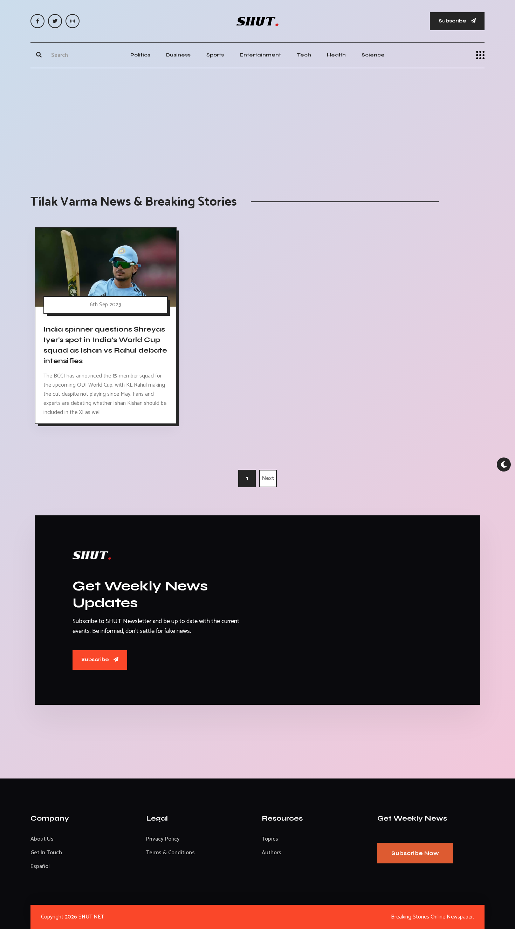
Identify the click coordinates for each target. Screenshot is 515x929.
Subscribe (453, 21)
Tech (304, 55)
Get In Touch (46, 852)
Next (268, 478)
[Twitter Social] (55, 21)
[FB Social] (37, 21)
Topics (270, 839)
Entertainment (260, 55)
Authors (271, 852)
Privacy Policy (163, 839)
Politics (140, 55)
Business (178, 55)
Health (336, 55)
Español (40, 866)
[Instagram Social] (73, 21)
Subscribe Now (415, 853)
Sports (215, 55)
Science (373, 55)
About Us (42, 839)
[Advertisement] (257, 124)
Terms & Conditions (170, 852)
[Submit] (38, 55)
